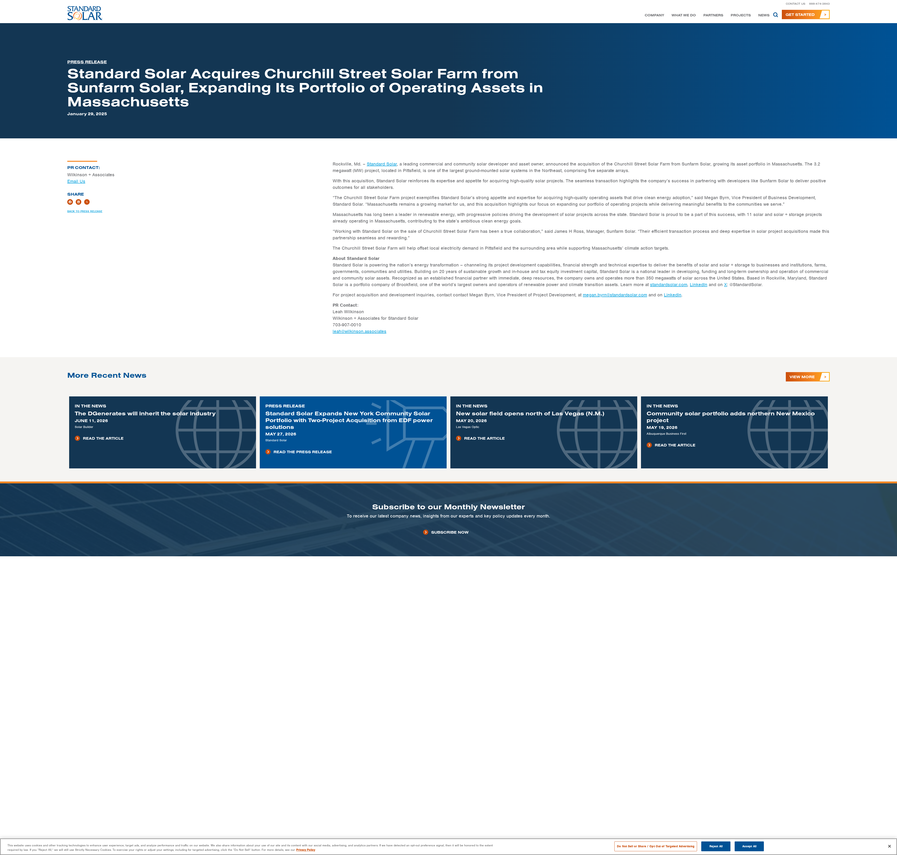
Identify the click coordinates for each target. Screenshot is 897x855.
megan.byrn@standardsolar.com (615, 295)
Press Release (87, 62)
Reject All (716, 846)
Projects (741, 15)
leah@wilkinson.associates (359, 331)
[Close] (889, 846)
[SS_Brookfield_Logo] (85, 14)
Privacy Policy (305, 850)
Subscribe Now (450, 532)
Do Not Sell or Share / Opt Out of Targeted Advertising (655, 846)
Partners (713, 15)
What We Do (684, 15)
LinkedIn (698, 284)
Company (654, 15)
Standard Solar (382, 164)
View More (802, 376)
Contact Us (795, 3)
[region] (448, 846)
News (763, 15)
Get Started (800, 14)
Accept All (749, 846)
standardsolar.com (668, 284)
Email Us (76, 181)
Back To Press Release (84, 211)
